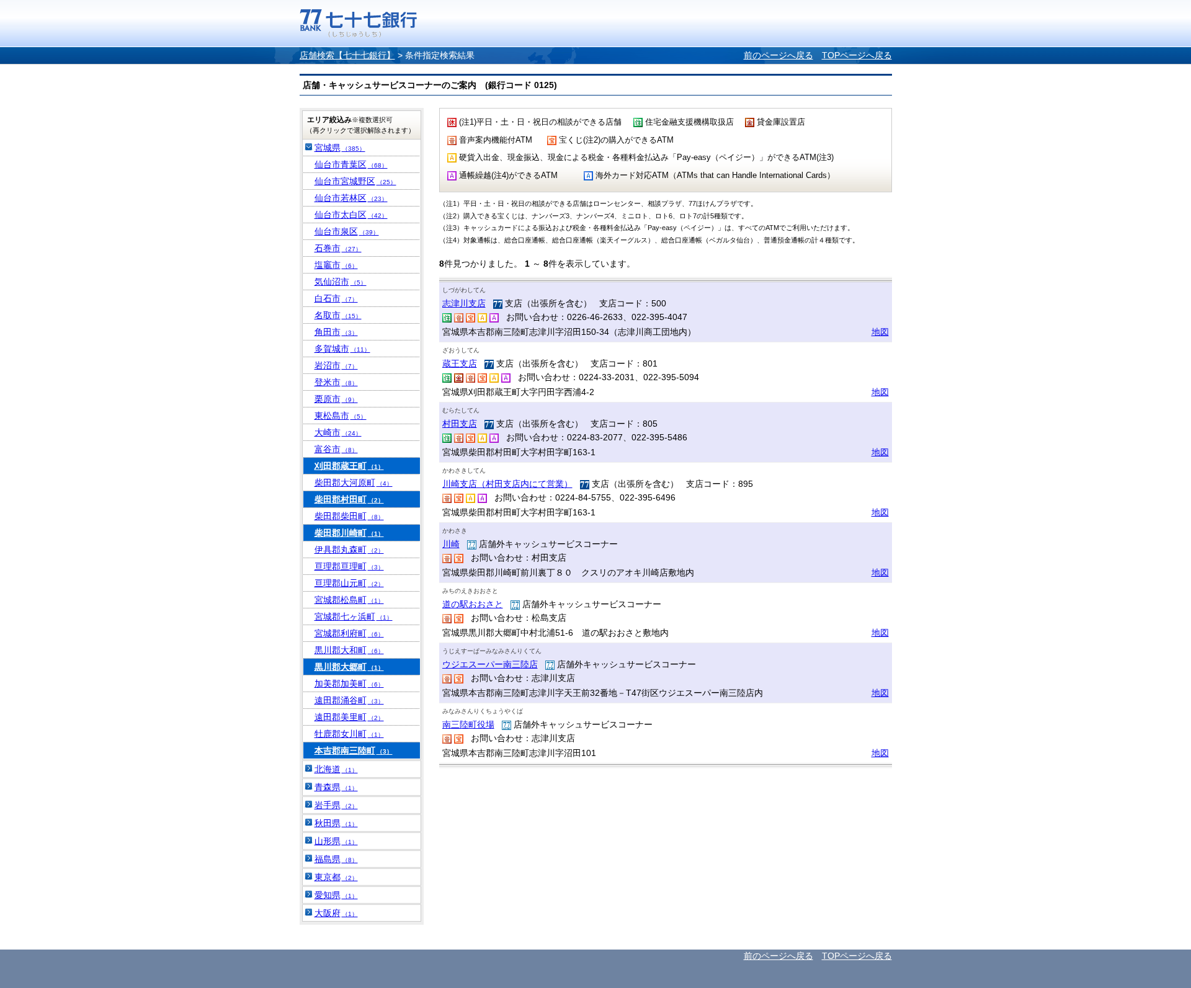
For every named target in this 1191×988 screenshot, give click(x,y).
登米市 (336, 382)
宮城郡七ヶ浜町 (353, 616)
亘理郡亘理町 (349, 566)
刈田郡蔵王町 (349, 466)
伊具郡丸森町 (349, 549)
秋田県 (336, 823)
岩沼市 (336, 365)
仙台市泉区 (346, 231)
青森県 (336, 787)
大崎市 (338, 432)
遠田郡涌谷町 (349, 700)
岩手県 (336, 805)
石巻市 (338, 248)
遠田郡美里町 (349, 717)
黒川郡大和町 (349, 650)
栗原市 (336, 399)
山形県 (336, 841)
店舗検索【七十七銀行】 (347, 55)
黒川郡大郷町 (349, 667)
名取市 (338, 315)
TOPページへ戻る (857, 55)
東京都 (336, 877)
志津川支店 (464, 303)
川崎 (451, 544)
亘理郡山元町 (349, 583)
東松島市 (340, 416)
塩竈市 (336, 265)
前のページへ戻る (778, 55)
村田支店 (459, 424)
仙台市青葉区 (351, 164)
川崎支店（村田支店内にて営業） (507, 484)
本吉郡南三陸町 (353, 750)
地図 (880, 332)
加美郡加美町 (349, 683)
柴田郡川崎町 (349, 533)
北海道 (336, 769)
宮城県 (339, 148)
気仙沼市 (340, 282)
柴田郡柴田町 (349, 516)
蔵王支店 (459, 363)
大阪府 (336, 913)
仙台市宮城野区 (355, 181)
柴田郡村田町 (349, 499)
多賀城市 (342, 349)
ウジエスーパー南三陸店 (490, 664)
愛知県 (336, 895)
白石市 (336, 298)
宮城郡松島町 (349, 600)
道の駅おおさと (472, 604)
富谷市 (336, 449)
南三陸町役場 (468, 724)
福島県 (336, 859)
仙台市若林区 (351, 198)
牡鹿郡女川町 (349, 734)
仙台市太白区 (351, 215)
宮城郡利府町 (349, 633)
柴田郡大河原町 (353, 482)
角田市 (336, 332)
